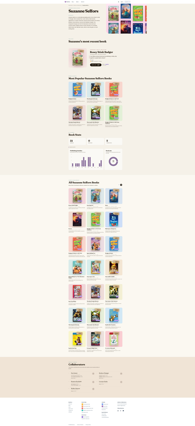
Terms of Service (80, 424)
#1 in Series (80, 94)
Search (126, 1)
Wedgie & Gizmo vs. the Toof (112, 98)
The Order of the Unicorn (111, 301)
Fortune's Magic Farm (92, 348)
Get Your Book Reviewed (121, 403)
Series (81, 117)
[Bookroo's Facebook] (120, 411)
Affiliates (70, 412)
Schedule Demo (105, 408)
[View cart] (118, 2)
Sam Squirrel (90, 205)
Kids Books (71, 5)
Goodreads (95, 61)
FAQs (69, 407)
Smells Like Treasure (110, 324)
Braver (70, 228)
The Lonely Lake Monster (93, 122)
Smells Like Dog (72, 348)
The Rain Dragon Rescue (74, 122)
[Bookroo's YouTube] (123, 411)
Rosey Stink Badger (101, 52)
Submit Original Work (121, 405)
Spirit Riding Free (91, 253)
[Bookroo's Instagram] (118, 411)
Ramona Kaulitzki (103, 54)
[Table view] (119, 185)
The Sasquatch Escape (92, 98)
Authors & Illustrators (78, 5)
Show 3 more (73, 378)
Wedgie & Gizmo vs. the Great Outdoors (112, 123)
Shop (73, 1)
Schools (82, 1)
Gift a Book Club (85, 412)
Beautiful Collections (85, 418)
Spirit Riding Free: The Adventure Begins (76, 277)
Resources (104, 409)
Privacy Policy (88, 424)
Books (77, 1)
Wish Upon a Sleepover (110, 228)
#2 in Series (116, 94)
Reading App (104, 415)
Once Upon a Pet (91, 276)
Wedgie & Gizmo (72, 98)
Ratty (106, 205)
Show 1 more (101, 378)
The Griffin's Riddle (110, 276)
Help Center (71, 408)
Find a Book (104, 414)
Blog (69, 405)
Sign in (122, 1)
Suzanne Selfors (94, 54)
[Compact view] (121, 185)
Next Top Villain (72, 301)
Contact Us (71, 410)
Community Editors (105, 417)
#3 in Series (116, 118)
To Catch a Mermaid (110, 348)
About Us (70, 403)
